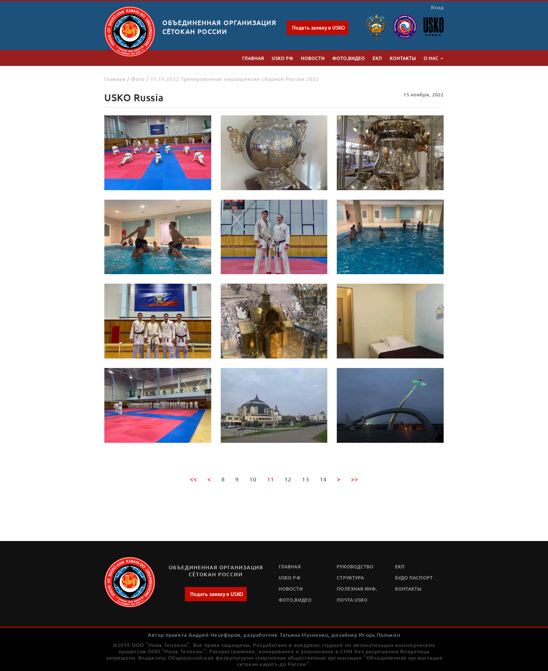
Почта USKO (352, 600)
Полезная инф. (357, 588)
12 (287, 479)
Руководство (355, 566)
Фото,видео (348, 58)
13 (305, 479)
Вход (437, 7)
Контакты (403, 58)
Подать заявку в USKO (318, 27)
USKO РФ (282, 58)
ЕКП (377, 58)
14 (323, 479)
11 (270, 479)
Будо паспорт (414, 577)
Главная (253, 58)
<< (193, 479)
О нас (432, 58)
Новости (313, 58)
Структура (350, 577)
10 (252, 479)
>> (354, 479)
